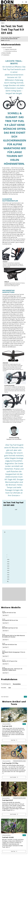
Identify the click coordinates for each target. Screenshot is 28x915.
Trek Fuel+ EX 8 (7, 726)
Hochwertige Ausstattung (11, 51)
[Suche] (22, 2)
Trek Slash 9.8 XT (7, 800)
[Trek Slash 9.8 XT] (14, 789)
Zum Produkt (13, 777)
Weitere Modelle (6, 53)
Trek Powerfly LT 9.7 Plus (10, 763)
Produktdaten (5, 55)
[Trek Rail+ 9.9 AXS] (14, 826)
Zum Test (5, 615)
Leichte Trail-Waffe (7, 47)
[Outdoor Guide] (7, 2)
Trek (9, 687)
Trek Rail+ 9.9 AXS (8, 837)
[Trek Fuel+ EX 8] (14, 715)
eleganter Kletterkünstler (11, 49)
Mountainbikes (17, 684)
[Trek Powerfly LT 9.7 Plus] (14, 752)
